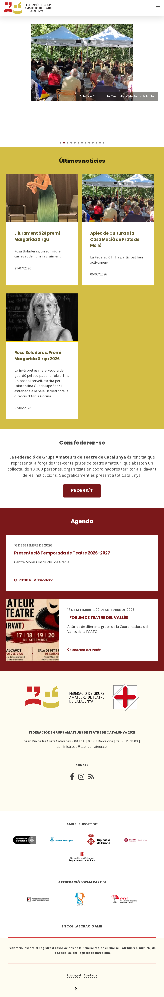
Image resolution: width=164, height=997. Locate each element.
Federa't (82, 490)
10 (93, 143)
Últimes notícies (82, 161)
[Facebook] (72, 778)
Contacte (90, 975)
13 (103, 143)
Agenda (82, 521)
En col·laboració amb (82, 926)
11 (96, 143)
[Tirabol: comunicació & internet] (82, 989)
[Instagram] (81, 778)
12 (100, 143)
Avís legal (74, 975)
